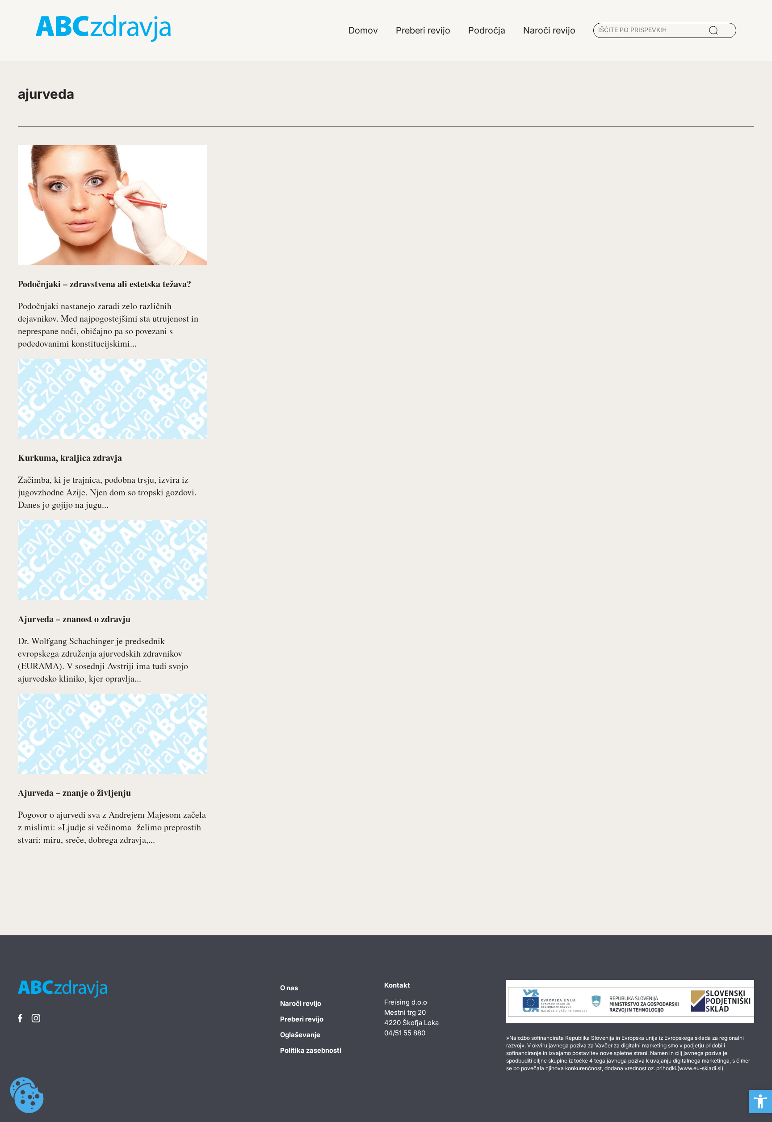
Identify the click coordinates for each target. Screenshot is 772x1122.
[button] (760, 1101)
